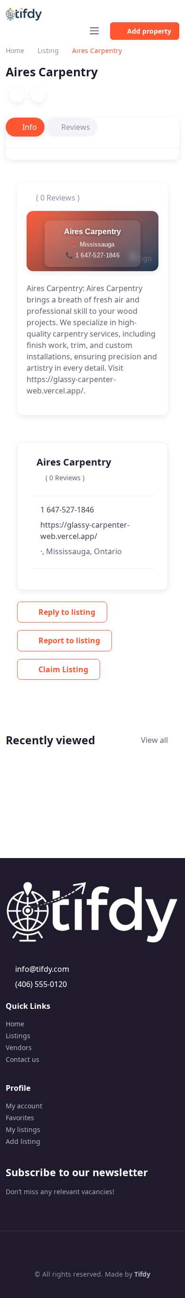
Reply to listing (66, 612)
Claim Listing (63, 669)
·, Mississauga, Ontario (81, 551)
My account (24, 1105)
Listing (48, 50)
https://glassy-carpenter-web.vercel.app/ (85, 530)
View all (155, 740)
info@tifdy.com (42, 969)
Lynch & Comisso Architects (41, 820)
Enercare (160, 792)
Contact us (22, 1059)
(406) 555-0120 (41, 984)
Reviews (75, 127)
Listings (18, 1035)
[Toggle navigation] (94, 31)
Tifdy (142, 1274)
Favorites (20, 1117)
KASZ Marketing (114, 803)
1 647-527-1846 (67, 509)
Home (15, 50)
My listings (23, 1129)
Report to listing (69, 640)
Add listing (23, 1141)
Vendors (19, 1047)
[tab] (25, 127)
